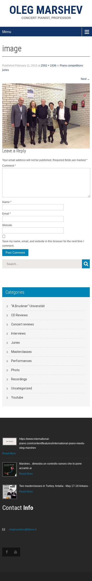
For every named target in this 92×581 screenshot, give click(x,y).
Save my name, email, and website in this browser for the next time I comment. (43, 243)
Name (6, 202)
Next (85, 79)
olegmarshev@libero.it (22, 529)
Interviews (18, 333)
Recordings (19, 379)
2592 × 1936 (48, 65)
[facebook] (6, 552)
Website (7, 225)
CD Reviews (19, 315)
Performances (21, 361)
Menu (6, 32)
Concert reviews (22, 324)
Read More (9, 453)
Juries (15, 342)
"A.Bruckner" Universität (28, 306)
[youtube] (15, 552)
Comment (9, 165)
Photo (15, 370)
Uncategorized (21, 388)
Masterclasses (21, 352)
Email (6, 213)
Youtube (17, 397)
